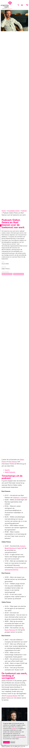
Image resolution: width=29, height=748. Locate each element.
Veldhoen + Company (20, 497)
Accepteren (6, 742)
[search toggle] (18, 5)
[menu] (27, 5)
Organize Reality (11, 696)
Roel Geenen (13, 461)
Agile (19, 548)
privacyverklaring (21, 737)
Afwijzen (13, 742)
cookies (14, 728)
